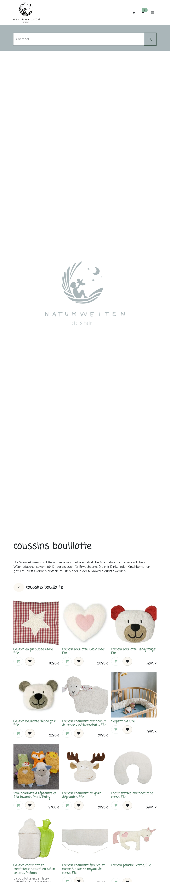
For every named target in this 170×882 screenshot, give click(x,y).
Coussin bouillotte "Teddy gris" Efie (34, 723)
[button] (18, 661)
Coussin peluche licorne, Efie (131, 865)
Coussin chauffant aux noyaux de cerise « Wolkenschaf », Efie (84, 723)
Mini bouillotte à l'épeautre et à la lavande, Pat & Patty (34, 795)
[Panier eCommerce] (133, 12)
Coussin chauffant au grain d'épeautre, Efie (81, 795)
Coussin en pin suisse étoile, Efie (33, 651)
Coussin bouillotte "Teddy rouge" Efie (133, 651)
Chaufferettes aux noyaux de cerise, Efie (132, 795)
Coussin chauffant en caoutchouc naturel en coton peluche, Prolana (34, 869)
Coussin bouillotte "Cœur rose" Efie (83, 651)
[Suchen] (150, 39)
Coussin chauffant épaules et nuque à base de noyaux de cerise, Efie (83, 869)
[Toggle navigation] (153, 13)
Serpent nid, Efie (123, 721)
